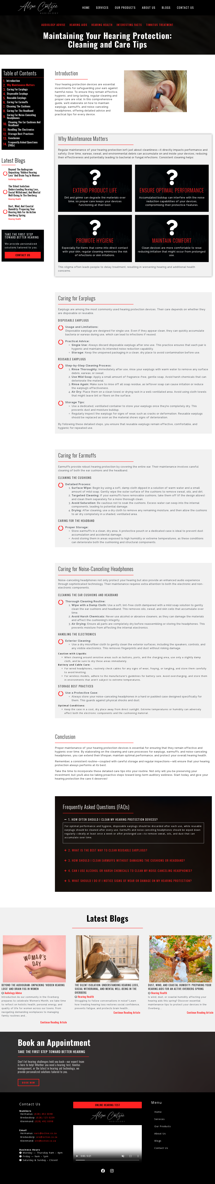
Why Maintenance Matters (21, 85)
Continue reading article (53, 1022)
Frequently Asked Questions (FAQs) (23, 144)
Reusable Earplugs (16, 97)
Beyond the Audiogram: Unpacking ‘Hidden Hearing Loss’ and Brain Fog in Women (24, 172)
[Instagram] (112, 1171)
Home (86, 7)
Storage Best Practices (21, 133)
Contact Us (185, 7)
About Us (149, 7)
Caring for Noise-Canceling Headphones (21, 116)
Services (102, 7)
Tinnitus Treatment (159, 25)
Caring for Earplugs (17, 89)
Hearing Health (102, 25)
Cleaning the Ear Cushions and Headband (24, 124)
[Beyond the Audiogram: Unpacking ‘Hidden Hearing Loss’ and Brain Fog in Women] (5, 173)
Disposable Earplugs (17, 93)
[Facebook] (103, 1171)
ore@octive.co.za (45, 1140)
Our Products (125, 7)
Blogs (166, 7)
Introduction (13, 80)
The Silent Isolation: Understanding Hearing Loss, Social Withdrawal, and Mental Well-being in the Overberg (24, 190)
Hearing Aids (78, 25)
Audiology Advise (53, 25)
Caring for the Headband (20, 110)
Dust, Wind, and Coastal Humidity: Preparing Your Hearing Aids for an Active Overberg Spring (22, 210)
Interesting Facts (129, 25)
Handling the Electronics (21, 129)
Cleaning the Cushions (18, 106)
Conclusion (14, 138)
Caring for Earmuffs (17, 102)
